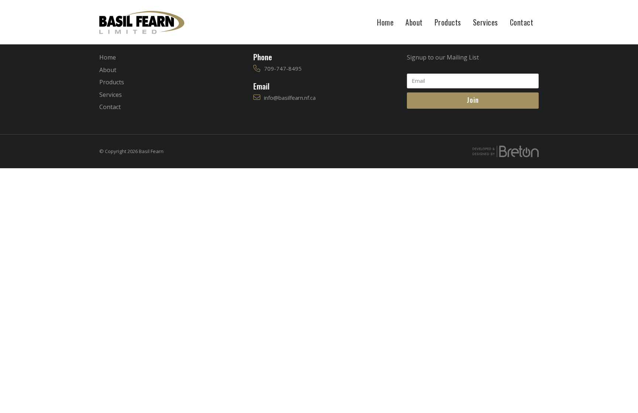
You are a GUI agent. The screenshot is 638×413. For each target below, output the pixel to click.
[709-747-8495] (256, 68)
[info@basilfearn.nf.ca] (256, 97)
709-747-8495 (283, 68)
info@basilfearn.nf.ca (290, 97)
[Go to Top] (627, 402)
